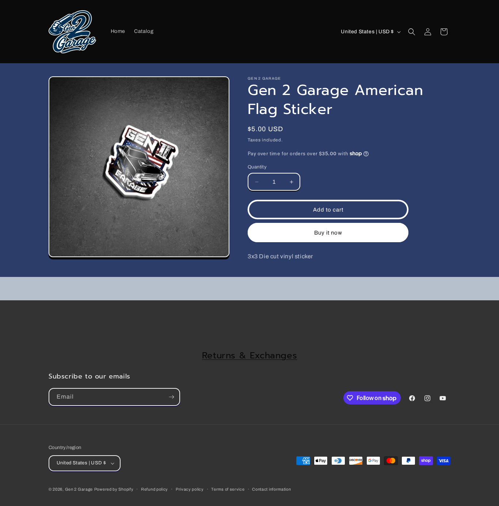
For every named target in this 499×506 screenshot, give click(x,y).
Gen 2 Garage (79, 489)
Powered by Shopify (114, 489)
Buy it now (328, 233)
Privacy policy (190, 489)
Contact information (271, 489)
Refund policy (154, 489)
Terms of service (227, 489)
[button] (412, 32)
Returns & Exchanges (249, 355)
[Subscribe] (171, 397)
